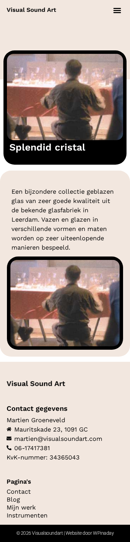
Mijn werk (21, 507)
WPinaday (103, 533)
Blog (13, 499)
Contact (19, 491)
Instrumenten (27, 515)
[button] (117, 10)
